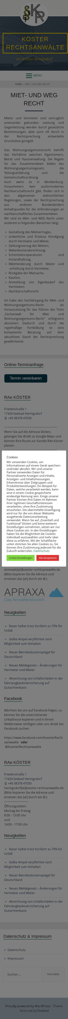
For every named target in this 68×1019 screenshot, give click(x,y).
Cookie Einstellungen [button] (20, 558)
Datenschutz (41, 551)
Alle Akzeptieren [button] (48, 558)
